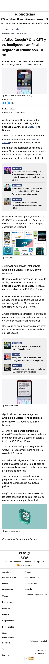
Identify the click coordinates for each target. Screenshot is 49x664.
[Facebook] (4, 103)
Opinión (40, 19)
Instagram (6, 655)
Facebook (6, 643)
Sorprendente (8, 621)
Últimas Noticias (9, 19)
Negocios (6, 615)
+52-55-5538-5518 (31, 577)
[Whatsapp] (13, 103)
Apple (24, 33)
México (20, 19)
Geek (4, 633)
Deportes (6, 608)
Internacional (30, 19)
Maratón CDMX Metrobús (29, 23)
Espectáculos (8, 627)
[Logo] (24, 14)
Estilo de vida (7, 602)
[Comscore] (24, 565)
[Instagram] (28, 553)
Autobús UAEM (8, 23)
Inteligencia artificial (10, 33)
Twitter (5, 649)
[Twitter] (9, 103)
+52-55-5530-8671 (31, 584)
